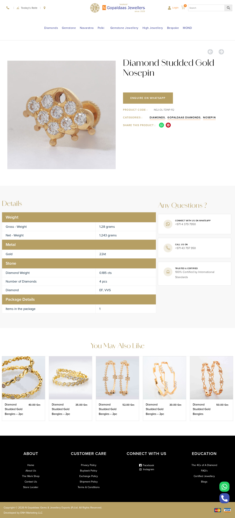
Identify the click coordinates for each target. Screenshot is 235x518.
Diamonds (51, 28)
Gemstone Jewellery (124, 28)
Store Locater (30, 487)
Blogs (204, 482)
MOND (187, 28)
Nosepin (209, 117)
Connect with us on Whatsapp (193, 220)
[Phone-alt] (224, 498)
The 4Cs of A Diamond (204, 465)
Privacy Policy (88, 465)
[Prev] (211, 52)
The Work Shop (30, 476)
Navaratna (87, 28)
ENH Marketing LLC (31, 513)
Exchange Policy (88, 476)
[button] (161, 125)
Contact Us (31, 482)
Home (30, 465)
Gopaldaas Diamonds (183, 117)
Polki (101, 28)
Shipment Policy (89, 482)
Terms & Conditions (89, 487)
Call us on (181, 244)
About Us (31, 471)
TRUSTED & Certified (186, 268)
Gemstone (69, 28)
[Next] (220, 52)
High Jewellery (152, 28)
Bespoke (173, 28)
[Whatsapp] (224, 487)
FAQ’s (204, 471)
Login (175, 7)
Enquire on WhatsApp (148, 98)
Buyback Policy (88, 471)
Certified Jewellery (204, 476)
